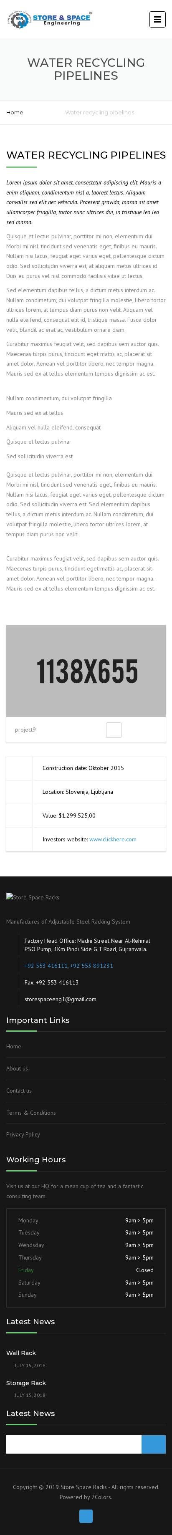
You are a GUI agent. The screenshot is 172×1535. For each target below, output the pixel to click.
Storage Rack (26, 1383)
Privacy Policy (23, 1134)
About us (17, 1068)
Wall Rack (21, 1353)
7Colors (101, 1497)
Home (14, 112)
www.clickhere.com (113, 839)
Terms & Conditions (31, 1112)
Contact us (19, 1090)
